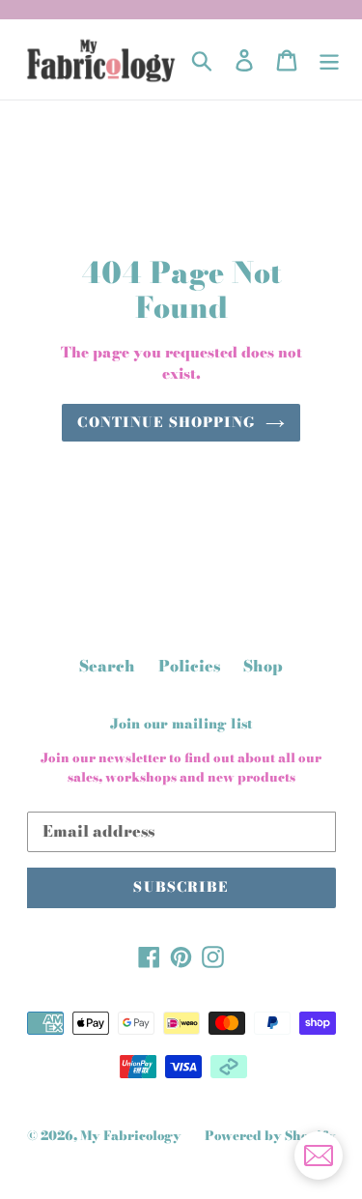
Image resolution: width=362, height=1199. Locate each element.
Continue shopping (166, 422)
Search (107, 665)
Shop (263, 665)
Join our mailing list (181, 724)
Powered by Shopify (270, 1135)
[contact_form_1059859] (318, 1155)
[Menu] (329, 60)
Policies (189, 665)
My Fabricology (130, 1135)
